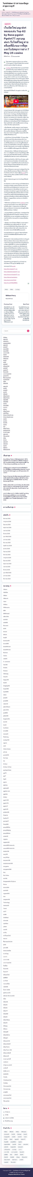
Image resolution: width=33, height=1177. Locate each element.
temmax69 (6, 905)
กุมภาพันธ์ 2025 (7, 572)
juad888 (5, 713)
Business (5, 652)
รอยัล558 (5, 987)
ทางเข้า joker (6, 432)
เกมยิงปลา (5, 1062)
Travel (5, 908)
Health (5, 682)
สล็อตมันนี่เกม (6, 1035)
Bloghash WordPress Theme (16, 1174)
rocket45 (5, 836)
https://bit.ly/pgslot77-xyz (10, 269)
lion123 (5, 722)
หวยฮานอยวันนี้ (7, 1059)
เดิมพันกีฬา (6, 1074)
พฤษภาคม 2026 (7, 527)
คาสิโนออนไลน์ (6, 935)
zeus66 (5, 929)
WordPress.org (9, 1121)
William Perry (11, 295)
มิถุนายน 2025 (6, 560)
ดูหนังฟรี (5, 347)
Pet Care (5, 758)
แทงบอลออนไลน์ (7, 1095)
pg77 (4, 776)
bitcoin (5, 631)
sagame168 (6, 842)
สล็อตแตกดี (6, 1056)
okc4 (4, 746)
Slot (4, 872)
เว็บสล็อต (5, 1083)
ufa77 (4, 911)
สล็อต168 (5, 383)
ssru (4, 896)
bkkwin (5, 634)
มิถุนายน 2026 (6, 524)
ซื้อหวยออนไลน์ (7, 377)
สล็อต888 (5, 399)
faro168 (5, 664)
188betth (5, 598)
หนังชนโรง (5, 341)
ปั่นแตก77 (5, 971)
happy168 (6, 679)
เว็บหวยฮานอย (6, 1089)
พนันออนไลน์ (6, 974)
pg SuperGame (7, 770)
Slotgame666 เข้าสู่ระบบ (9, 881)
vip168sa (5, 923)
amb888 (5, 622)
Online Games (6, 749)
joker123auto (6, 707)
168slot (5, 589)
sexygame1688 (7, 869)
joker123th (6, 710)
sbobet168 (6, 851)
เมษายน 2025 (6, 566)
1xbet (4, 601)
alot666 (5, 619)
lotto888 (5, 731)
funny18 (5, 676)
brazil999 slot (7, 646)
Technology (6, 902)
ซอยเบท (5, 938)
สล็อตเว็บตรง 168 (7, 1050)
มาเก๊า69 (5, 980)
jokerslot (5, 443)
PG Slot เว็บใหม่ (7, 767)
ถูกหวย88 (5, 947)
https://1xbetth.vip (8, 415)
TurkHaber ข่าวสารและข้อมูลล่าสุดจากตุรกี (15, 4)
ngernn (5, 743)
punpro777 (6, 375)
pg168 (5, 388)
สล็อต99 (5, 1023)
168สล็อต (5, 592)
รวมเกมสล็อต (6, 983)
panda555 (6, 755)
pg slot (23, 172)
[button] (9, 298)
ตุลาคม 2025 (6, 548)
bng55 (5, 637)
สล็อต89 (5, 1017)
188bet (5, 595)
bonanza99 (6, 640)
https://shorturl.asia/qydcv (10, 277)
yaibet (5, 926)
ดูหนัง (4, 362)
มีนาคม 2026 (6, 533)
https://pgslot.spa (8, 417)
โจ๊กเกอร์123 (6, 436)
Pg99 (4, 779)
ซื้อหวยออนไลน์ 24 (7, 941)
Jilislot (4, 695)
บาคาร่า (5, 407)
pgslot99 (5, 809)
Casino (5, 655)
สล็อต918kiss (6, 1020)
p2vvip (5, 752)
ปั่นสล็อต (5, 965)
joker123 (5, 339)
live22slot (5, 728)
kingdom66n (6, 719)
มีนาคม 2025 (6, 569)
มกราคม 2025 (6, 575)
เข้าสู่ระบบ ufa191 (7, 1065)
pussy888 (5, 349)
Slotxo (5, 884)
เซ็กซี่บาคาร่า (6, 1071)
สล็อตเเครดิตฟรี (7, 1053)
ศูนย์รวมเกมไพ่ (6, 992)
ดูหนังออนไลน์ (6, 430)
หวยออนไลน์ (6, 379)
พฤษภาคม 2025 (7, 563)
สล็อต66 (5, 394)
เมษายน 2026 (6, 530)
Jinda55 (13, 1136)
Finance (5, 670)
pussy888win (6, 833)
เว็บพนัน (5, 1077)
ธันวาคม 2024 (7, 578)
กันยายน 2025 (6, 551)
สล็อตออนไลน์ (6, 449)
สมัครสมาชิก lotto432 (8, 996)
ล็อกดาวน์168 (6, 989)
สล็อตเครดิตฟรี (6, 1044)
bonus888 (6, 643)
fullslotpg (5, 358)
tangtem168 (6, 899)
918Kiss (5, 604)
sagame (5, 839)
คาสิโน (5, 932)
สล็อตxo (5, 447)
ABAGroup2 (6, 613)
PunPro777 (6, 818)
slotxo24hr (6, 887)
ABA (4, 610)
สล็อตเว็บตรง (6, 396)
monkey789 (6, 740)
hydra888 (5, 691)
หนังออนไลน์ (6, 366)
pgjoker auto (6, 791)
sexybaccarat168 (8, 863)
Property (5, 815)
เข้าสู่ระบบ (7, 1112)
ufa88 (4, 914)
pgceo (5, 782)
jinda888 (5, 701)
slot (4, 426)
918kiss (5, 337)
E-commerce (6, 661)
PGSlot (11, 289)
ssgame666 (6, 893)
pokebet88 (6, 812)
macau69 (5, 734)
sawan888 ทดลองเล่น (8, 845)
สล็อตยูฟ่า (5, 1038)
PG (4, 761)
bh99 (4, 628)
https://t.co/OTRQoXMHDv (10, 282)
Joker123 (5, 704)
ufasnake (5, 920)
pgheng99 (6, 356)
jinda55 (5, 390)
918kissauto (6, 607)
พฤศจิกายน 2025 (7, 545)
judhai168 (5, 716)
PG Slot (6, 289)
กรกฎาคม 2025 (7, 557)
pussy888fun (6, 827)
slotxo (5, 409)
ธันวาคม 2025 (6, 542)
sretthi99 (5, 890)
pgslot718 (5, 803)
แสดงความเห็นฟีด (9, 1118)
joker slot (5, 434)
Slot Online (6, 875)
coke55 (5, 658)
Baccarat (5, 625)
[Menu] (4, 9)
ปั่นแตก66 (5, 372)
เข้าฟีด (6, 1115)
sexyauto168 (6, 860)
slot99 (5, 392)
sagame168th (7, 343)
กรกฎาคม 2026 (7, 521)
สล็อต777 (5, 1011)
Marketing (5, 737)
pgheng (5, 785)
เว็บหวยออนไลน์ (7, 1086)
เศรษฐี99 (5, 1092)
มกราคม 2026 (6, 539)
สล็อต (4, 381)
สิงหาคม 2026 (6, 518)
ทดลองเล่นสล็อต (7, 950)
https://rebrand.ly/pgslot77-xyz (12, 271)
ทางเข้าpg (8, 68)
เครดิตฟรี (5, 1068)
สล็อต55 (5, 1005)
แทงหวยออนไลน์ (7, 1098)
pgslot (5, 354)
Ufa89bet (5, 917)
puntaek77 (6, 821)
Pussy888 (5, 824)
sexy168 (5, 854)
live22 (4, 360)
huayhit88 (6, 688)
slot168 (5, 878)
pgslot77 (7, 24)
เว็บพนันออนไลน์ (7, 1080)
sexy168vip (6, 857)
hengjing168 (6, 686)
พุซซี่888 (5, 977)
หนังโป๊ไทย (5, 413)
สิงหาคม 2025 (6, 554)
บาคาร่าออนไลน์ (7, 373)
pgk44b (5, 794)
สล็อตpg (5, 1026)
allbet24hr (6, 616)
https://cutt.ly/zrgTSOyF (10, 280)
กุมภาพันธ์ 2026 (7, 536)
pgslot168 (6, 800)
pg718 (4, 773)
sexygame (6, 866)
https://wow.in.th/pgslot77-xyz (12, 274)
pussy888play (7, 830)
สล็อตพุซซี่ (5, 1032)
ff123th (5, 667)
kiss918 (5, 422)
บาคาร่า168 (6, 352)
